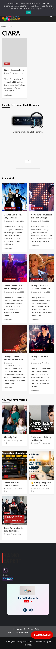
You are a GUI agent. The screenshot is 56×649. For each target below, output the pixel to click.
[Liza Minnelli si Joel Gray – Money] (14, 197)
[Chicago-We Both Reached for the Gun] (41, 268)
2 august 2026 (45, 443)
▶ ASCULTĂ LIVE (42, 635)
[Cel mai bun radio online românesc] (14, 465)
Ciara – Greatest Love (14, 70)
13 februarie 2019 (17, 73)
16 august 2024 (19, 221)
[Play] (25, 610)
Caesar (8, 440)
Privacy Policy (34, 629)
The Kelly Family (11, 437)
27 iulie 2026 (18, 489)
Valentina (9, 221)
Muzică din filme (10, 208)
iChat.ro (5, 575)
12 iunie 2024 (46, 292)
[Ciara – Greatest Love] (14, 52)
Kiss (7, 73)
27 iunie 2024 (19, 292)
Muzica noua (36, 431)
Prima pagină (19, 629)
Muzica (7, 63)
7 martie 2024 (46, 363)
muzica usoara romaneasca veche (13, 521)
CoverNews (40, 641)
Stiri (6, 476)
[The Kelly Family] (14, 419)
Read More (8, 95)
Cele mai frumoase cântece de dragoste (14, 516)
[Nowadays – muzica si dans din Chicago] (41, 197)
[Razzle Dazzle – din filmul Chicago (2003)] (14, 268)
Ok (28, 12)
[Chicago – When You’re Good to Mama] (14, 339)
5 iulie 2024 (45, 221)
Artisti (7, 431)
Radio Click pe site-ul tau (19, 632)
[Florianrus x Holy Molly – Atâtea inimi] (41, 419)
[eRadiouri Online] (7, 578)
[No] (52, 8)
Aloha (8, 534)
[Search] (51, 16)
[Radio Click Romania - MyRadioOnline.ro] (5, 570)
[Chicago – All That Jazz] (41, 339)
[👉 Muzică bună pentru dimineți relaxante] (41, 465)
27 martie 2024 (11, 365)
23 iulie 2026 (45, 489)
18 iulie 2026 (17, 534)
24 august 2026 (18, 440)
